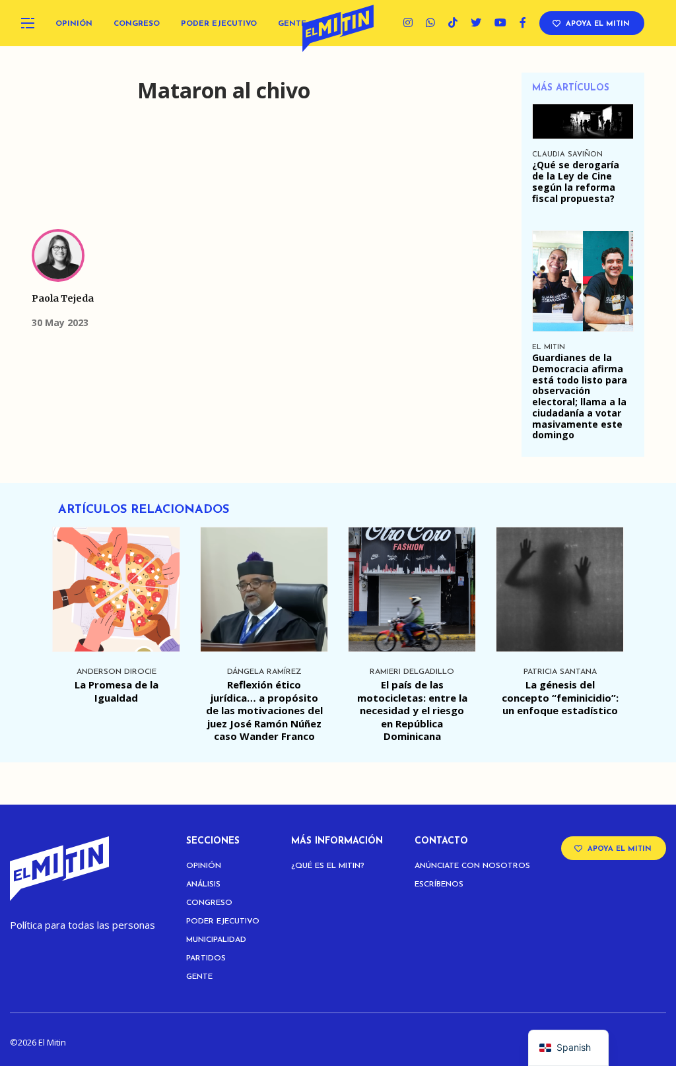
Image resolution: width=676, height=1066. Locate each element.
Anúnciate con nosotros (472, 866)
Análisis (203, 884)
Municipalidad (216, 940)
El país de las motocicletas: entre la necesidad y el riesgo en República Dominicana (412, 710)
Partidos (206, 958)
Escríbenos (439, 884)
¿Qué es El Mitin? (327, 866)
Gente (292, 24)
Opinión (73, 24)
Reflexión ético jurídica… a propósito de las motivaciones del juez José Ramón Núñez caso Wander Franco (264, 710)
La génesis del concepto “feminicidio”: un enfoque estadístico (560, 697)
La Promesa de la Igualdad (116, 691)
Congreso (137, 24)
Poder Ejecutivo (219, 24)
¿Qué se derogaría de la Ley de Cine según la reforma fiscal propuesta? (575, 181)
